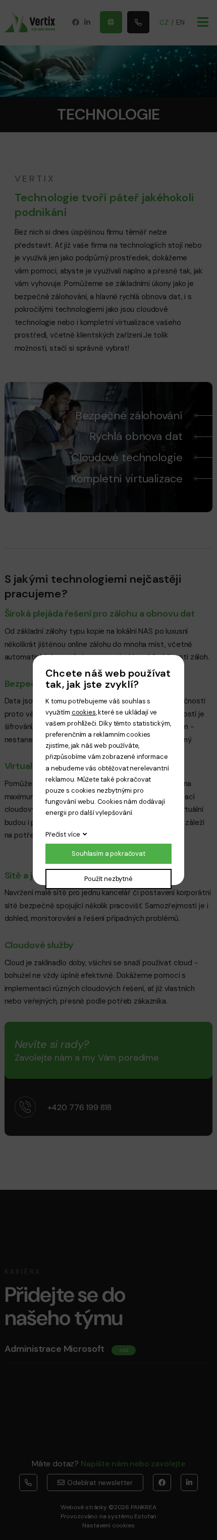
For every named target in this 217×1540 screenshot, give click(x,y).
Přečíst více (62, 834)
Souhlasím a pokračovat (108, 853)
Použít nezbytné (108, 878)
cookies (84, 712)
